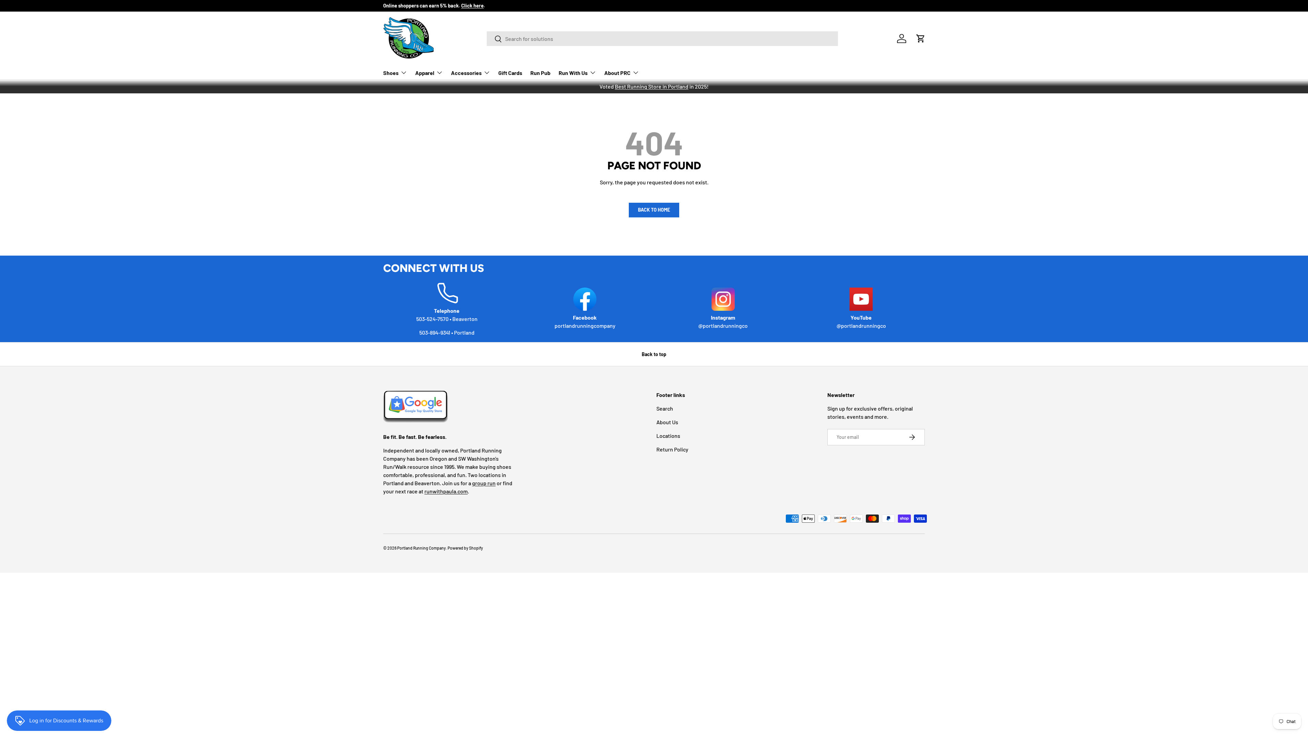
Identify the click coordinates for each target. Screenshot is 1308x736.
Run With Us (573, 73)
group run (484, 483)
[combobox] (662, 38)
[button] (920, 38)
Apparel (424, 73)
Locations (668, 435)
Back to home (654, 210)
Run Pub (540, 73)
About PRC (617, 73)
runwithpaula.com (446, 491)
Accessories (466, 73)
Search (664, 408)
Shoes (391, 73)
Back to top (654, 354)
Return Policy (672, 449)
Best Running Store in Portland (651, 86)
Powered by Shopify (465, 548)
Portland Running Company (421, 548)
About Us (667, 422)
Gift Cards (510, 73)
